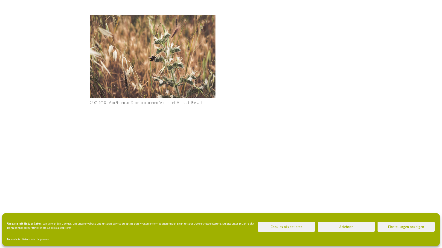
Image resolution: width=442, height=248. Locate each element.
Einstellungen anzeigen (406, 227)
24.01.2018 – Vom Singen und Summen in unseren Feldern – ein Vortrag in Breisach (146, 103)
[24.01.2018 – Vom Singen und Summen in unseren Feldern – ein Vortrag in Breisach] (152, 17)
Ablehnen (346, 227)
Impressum (43, 239)
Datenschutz (13, 239)
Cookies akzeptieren (286, 227)
